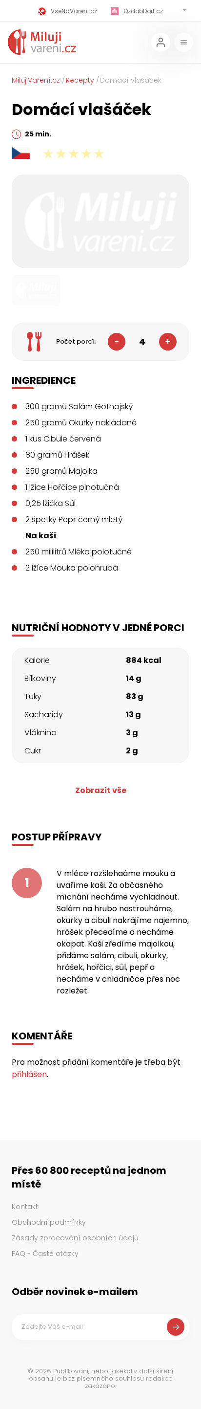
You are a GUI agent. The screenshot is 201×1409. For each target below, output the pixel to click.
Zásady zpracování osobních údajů (75, 1238)
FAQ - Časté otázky (45, 1253)
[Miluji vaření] (42, 42)
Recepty (80, 80)
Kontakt (25, 1206)
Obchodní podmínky (49, 1222)
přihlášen (29, 1074)
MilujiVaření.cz (36, 80)
